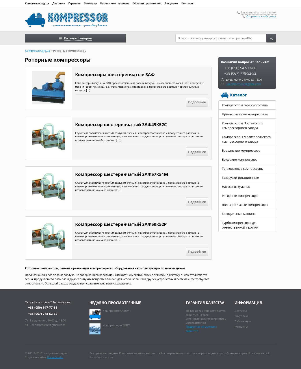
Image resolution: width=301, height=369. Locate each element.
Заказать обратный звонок (258, 12)
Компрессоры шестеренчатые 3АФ (115, 74)
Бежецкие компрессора (240, 159)
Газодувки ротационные (240, 177)
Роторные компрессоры (240, 196)
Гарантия (74, 3)
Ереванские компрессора (241, 150)
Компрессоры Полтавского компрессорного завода (242, 125)
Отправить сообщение (261, 16)
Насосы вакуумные (236, 186)
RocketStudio (55, 357)
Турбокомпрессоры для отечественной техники (240, 225)
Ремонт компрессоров (114, 3)
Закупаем (171, 3)
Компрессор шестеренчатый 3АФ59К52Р (121, 224)
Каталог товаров (78, 38)
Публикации (242, 321)
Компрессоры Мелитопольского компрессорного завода (246, 139)
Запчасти (90, 3)
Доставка (58, 3)
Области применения (147, 3)
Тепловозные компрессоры (243, 168)
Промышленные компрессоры (245, 114)
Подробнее (197, 102)
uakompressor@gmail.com (243, 84)
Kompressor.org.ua (37, 3)
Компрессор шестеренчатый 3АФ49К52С (121, 124)
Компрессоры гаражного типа (245, 105)
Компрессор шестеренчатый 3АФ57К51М (121, 174)
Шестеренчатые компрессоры (245, 205)
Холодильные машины (239, 214)
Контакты (187, 3)
